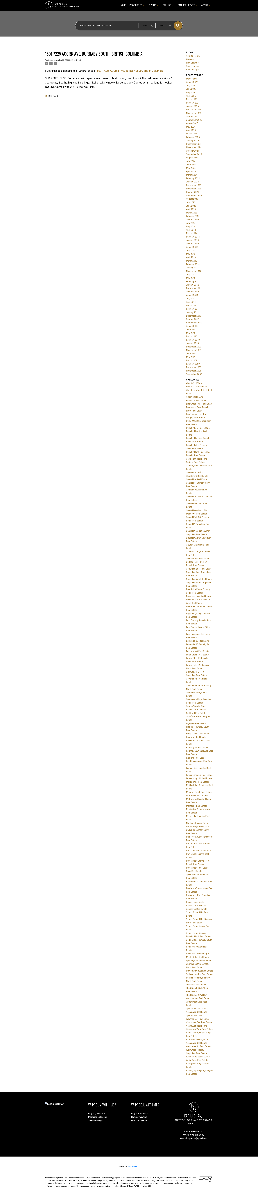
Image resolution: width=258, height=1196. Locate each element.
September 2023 (194, 195)
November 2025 (193, 113)
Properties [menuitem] (135, 5)
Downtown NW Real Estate (198, 596)
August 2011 (192, 295)
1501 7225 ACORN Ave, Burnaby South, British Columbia (130, 70)
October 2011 (192, 291)
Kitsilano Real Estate (196, 758)
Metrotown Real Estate (197, 795)
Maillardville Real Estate (197, 782)
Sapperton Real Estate (196, 909)
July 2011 (190, 298)
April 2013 (191, 257)
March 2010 (191, 336)
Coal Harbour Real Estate (197, 558)
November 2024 (193, 147)
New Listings (192, 62)
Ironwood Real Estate (196, 737)
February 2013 (193, 264)
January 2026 (192, 106)
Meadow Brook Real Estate (199, 792)
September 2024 (194, 154)
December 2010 (193, 316)
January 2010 (192, 343)
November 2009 (193, 350)
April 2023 (191, 209)
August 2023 (192, 199)
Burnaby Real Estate (195, 455)
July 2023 (190, 202)
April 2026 (191, 96)
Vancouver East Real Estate (199, 1022)
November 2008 (193, 370)
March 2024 (191, 175)
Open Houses (192, 66)
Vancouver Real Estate (196, 1026)
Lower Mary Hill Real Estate (199, 778)
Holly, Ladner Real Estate (197, 733)
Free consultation (139, 1120)
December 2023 (193, 185)
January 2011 (192, 312)
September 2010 (194, 322)
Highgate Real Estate (196, 723)
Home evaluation (139, 1117)
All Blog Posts (193, 56)
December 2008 (193, 367)
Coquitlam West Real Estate (199, 579)
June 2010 (191, 329)
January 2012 (192, 285)
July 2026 (190, 85)
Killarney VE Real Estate (197, 747)
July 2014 (190, 223)
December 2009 (193, 346)
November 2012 (193, 271)
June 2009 (191, 353)
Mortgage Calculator (97, 1117)
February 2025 (193, 137)
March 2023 (191, 212)
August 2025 (192, 123)
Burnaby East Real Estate (198, 428)
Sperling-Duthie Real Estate (199, 960)
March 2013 (191, 261)
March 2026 (191, 99)
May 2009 (191, 357)
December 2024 (193, 144)
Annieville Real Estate (196, 400)
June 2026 (191, 89)
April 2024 (191, 171)
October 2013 (192, 243)
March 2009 (191, 360)
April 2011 (191, 302)
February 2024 (193, 178)
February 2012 (193, 281)
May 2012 (191, 278)
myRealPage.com (134, 1166)
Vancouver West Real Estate (199, 1029)
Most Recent (192, 78)
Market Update (186, 5)
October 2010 (192, 319)
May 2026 (191, 92)
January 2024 (192, 181)
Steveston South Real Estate (199, 971)
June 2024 (191, 164)
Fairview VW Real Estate (197, 651)
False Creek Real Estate (197, 654)
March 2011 (191, 305)
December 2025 (193, 109)
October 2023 (192, 192)
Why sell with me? (139, 1113)
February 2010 (193, 340)
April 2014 (191, 230)
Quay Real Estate (194, 871)
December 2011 (193, 288)
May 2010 (191, 333)
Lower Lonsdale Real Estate (199, 775)
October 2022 (192, 219)
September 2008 (194, 374)
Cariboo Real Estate (195, 462)
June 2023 (191, 206)
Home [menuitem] (123, 5)
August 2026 (192, 82)
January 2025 (192, 140)
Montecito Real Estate (196, 806)
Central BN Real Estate (196, 479)
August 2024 (192, 157)
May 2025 (191, 127)
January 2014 (192, 240)
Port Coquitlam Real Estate (198, 850)
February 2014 (193, 236)
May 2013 (191, 254)
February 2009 (193, 364)
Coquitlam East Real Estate (199, 569)
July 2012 (190, 274)
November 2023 (193, 188)
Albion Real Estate (194, 397)
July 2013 (190, 250)
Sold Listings (192, 69)
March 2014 (191, 233)
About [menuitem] (204, 5)
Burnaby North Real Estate (198, 452)
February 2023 (193, 216)
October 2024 (192, 151)
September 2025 (194, 120)
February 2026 (193, 103)
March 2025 (191, 133)
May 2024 (191, 168)
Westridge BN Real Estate (198, 1046)
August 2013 (192, 247)
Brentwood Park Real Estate (199, 404)
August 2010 (192, 326)
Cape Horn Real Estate (196, 459)
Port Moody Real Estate (197, 868)
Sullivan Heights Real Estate (199, 974)
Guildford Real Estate (196, 713)
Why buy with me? (96, 1113)
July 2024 (190, 161)
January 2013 (192, 267)
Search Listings (95, 1120)
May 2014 (191, 226)
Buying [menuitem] (152, 5)
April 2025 (191, 130)
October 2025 (192, 116)
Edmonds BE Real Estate (197, 641)
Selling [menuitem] (167, 5)
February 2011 (193, 309)
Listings (190, 59)
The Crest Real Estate (196, 984)
